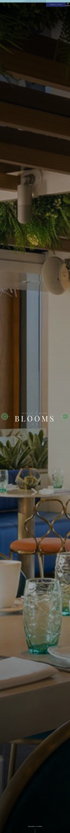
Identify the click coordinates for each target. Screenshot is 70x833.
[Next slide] (64, 416)
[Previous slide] (5, 416)
